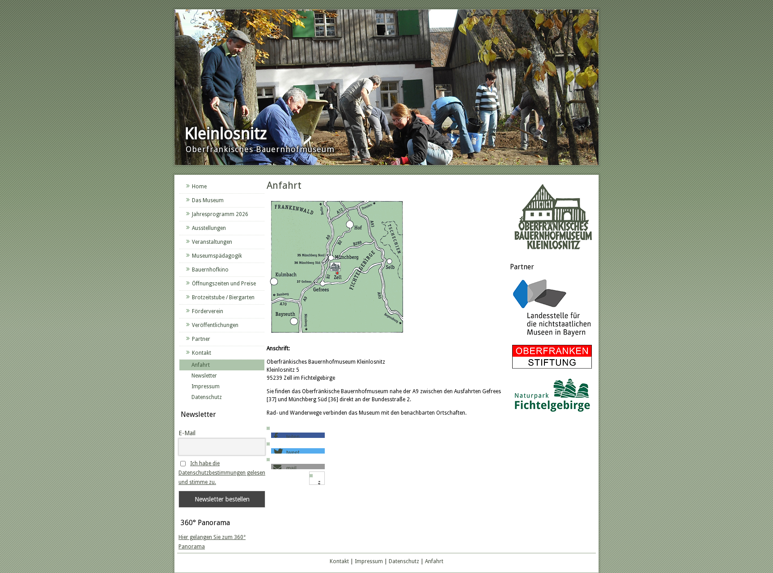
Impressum (205, 386)
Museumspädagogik (217, 256)
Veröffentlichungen (215, 325)
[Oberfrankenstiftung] (552, 369)
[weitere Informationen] (319, 484)
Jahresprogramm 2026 (220, 214)
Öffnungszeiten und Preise (224, 283)
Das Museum (208, 200)
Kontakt (201, 353)
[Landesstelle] (552, 338)
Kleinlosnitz (226, 133)
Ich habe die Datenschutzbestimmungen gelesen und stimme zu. (221, 472)
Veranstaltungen (212, 242)
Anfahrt (200, 365)
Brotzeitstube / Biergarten (223, 297)
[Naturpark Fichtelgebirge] (552, 413)
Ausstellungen (209, 228)
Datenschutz (206, 397)
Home (199, 186)
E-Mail (186, 433)
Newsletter (204, 376)
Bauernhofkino (210, 270)
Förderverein (207, 311)
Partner (201, 339)
